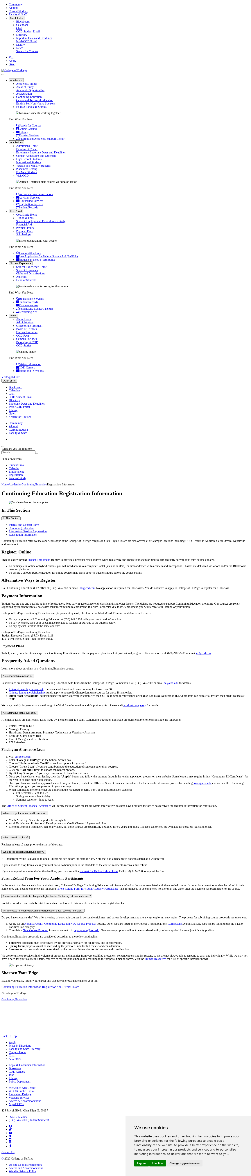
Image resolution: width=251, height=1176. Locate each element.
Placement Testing (26, 168)
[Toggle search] (2, 446)
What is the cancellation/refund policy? (24, 851)
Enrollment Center (26, 149)
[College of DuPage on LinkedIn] (10, 1136)
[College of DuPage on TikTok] (10, 1146)
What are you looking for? (16, 448)
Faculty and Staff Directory (24, 1048)
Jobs (11, 1074)
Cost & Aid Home (26, 214)
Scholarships (23, 234)
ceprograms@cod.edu (86, 930)
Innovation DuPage (20, 1094)
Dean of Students (26, 280)
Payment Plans (24, 231)
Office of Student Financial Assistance (29, 805)
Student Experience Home (31, 266)
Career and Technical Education (34, 100)
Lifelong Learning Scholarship (26, 689)
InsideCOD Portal (26, 41)
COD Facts (22, 335)
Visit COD (22, 175)
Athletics (21, 276)
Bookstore (15, 1068)
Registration (16, 474)
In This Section (11, 518)
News (19, 47)
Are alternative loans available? (20, 712)
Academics (16, 80)
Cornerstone (175, 923)
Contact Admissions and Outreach (36, 155)
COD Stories (24, 345)
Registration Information (23, 534)
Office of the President (29, 325)
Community (16, 4)
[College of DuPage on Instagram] (10, 1142)
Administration (24, 322)
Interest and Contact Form (24, 524)
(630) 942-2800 (18, 1116)
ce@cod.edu (203, 653)
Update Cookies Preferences (25, 1164)
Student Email (17, 465)
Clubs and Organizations (30, 273)
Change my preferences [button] (184, 1163)
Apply (12, 1042)
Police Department (19, 1081)
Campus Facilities (26, 338)
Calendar (14, 468)
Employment (16, 471)
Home (5, 484)
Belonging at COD (27, 342)
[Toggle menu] (2, 74)
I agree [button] (141, 1163)
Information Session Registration (28, 531)
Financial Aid (24, 224)
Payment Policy (25, 227)
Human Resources (26, 332)
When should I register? (15, 837)
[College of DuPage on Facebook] (10, 1126)
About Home (23, 319)
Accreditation (24, 93)
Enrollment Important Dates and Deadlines (41, 152)
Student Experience (20, 263)
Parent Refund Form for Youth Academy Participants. (88, 888)
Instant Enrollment (39, 559)
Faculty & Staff (18, 14)
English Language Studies (31, 106)
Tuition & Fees (24, 217)
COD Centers (17, 1071)
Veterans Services (19, 1097)
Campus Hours (17, 1052)
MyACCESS (16, 1104)
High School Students (29, 159)
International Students (28, 162)
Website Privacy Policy (22, 1171)
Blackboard (23, 21)
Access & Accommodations (25, 1100)
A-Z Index (15, 1058)
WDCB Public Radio (21, 1091)
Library (20, 44)
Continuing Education (29, 96)
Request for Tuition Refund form (99, 871)
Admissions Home (27, 145)
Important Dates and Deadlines (34, 38)
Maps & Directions (20, 1045)
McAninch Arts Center (22, 1087)
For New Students (26, 172)
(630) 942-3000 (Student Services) (29, 1120)
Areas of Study (25, 87)
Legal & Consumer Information (27, 1065)
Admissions (16, 142)
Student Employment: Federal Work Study (40, 221)
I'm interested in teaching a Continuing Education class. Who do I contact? (43, 910)
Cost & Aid (16, 211)
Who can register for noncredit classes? (25, 813)
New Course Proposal (35, 930)
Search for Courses (27, 51)
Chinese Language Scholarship (27, 692)
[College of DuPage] (14, 70)
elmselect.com (23, 756)
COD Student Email (28, 31)
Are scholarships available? (18, 676)
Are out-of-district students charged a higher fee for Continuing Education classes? (47, 896)
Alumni (13, 7)
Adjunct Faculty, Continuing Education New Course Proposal (60, 923)
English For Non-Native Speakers (35, 103)
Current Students (18, 11)
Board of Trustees (26, 329)
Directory (21, 34)
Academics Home (26, 83)
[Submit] (36, 453)
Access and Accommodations (26, 1168)
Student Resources (27, 270)
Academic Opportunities (30, 90)
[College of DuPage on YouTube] (10, 1132)
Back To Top (9, 1036)
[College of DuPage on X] (10, 1129)
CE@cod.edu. (87, 588)
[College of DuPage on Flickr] (10, 1139)
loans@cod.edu (202, 783)
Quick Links (16, 18)
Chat (19, 28)
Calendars (22, 24)
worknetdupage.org (134, 705)
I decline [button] (157, 1163)
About (13, 315)
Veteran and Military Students (33, 165)
